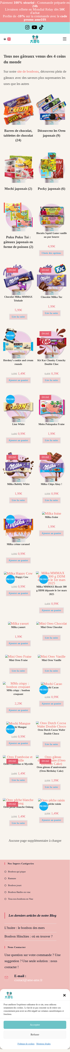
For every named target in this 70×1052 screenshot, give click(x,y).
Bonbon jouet (14, 885)
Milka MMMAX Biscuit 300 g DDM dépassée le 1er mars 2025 (51, 590)
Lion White (18, 424)
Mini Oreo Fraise (18, 660)
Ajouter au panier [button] (18, 380)
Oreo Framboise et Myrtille (18, 764)
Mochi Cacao (51, 687)
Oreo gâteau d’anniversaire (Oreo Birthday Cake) (51, 769)
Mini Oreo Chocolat (51, 627)
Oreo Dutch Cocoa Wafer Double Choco (51, 732)
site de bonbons (28, 71)
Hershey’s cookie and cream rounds (18, 362)
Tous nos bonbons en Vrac (20, 899)
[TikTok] (41, 27)
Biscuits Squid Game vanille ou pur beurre (51, 235)
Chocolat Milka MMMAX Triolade (18, 299)
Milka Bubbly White (18, 484)
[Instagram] (28, 27)
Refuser (35, 1034)
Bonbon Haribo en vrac (19, 892)
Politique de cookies (26, 1044)
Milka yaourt (18, 627)
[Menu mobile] (64, 39)
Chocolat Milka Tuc (51, 297)
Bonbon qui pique (17, 871)
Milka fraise (51, 517)
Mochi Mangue (18, 727)
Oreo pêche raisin (51, 804)
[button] (64, 995)
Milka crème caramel (18, 544)
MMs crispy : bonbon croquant (18, 692)
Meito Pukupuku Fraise (51, 424)
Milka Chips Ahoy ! (51, 484)
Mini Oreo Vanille (51, 660)
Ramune (12, 878)
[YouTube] (34, 27)
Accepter (35, 1024)
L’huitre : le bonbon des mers (24, 928)
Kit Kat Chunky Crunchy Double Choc (51, 362)
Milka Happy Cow (18, 577)
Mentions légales (43, 1044)
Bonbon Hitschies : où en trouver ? (28, 936)
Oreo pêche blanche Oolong (18, 807)
